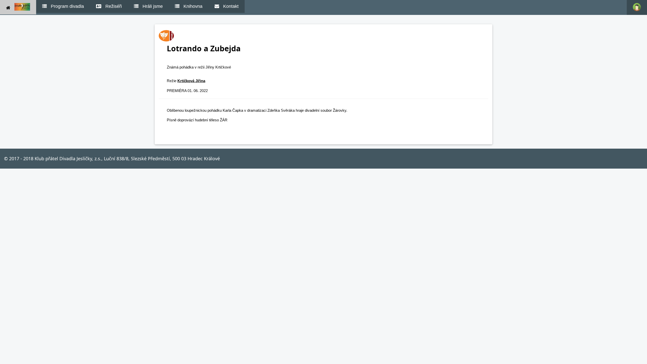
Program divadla (67, 6)
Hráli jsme (153, 6)
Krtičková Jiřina (191, 81)
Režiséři (113, 6)
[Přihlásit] (637, 7)
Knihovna (192, 6)
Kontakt (231, 6)
